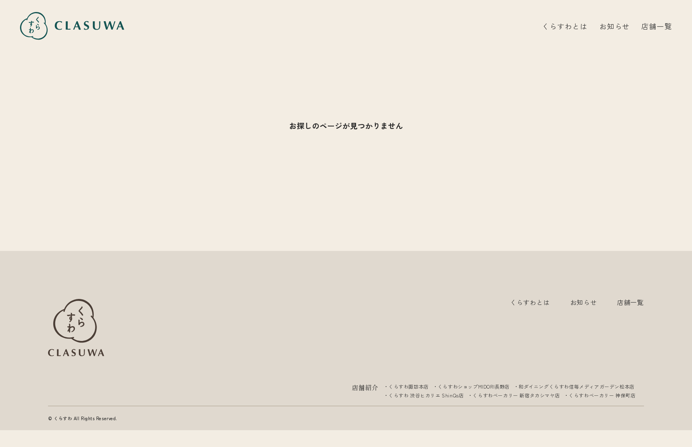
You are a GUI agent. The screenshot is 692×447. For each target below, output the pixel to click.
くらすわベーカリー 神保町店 (602, 395)
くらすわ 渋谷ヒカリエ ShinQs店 (426, 395)
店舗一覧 (657, 26)
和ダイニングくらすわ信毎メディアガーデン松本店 (577, 386)
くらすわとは (564, 26)
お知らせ (614, 26)
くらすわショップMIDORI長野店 (474, 386)
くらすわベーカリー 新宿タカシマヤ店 (516, 395)
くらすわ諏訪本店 (408, 386)
